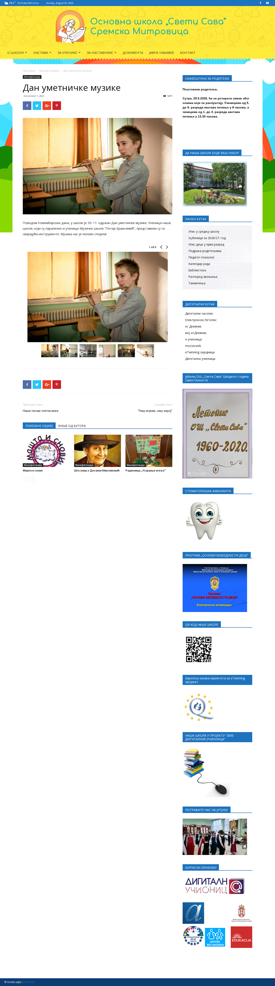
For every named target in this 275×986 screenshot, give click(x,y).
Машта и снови (33, 470)
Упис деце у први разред (206, 244)
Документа (133, 52)
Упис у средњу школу (203, 231)
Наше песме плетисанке (40, 411)
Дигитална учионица (200, 359)
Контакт (187, 52)
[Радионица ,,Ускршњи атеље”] (148, 451)
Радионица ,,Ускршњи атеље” (145, 470)
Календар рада (199, 264)
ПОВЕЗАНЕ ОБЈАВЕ (39, 426)
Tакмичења (196, 283)
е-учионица (193, 339)
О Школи (15, 52)
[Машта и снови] (46, 451)
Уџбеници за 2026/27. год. (207, 238)
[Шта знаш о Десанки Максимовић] (97, 451)
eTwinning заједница (200, 352)
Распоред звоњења (202, 277)
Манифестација (49, 71)
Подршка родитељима (204, 251)
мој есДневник (195, 333)
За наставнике (100, 52)
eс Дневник (193, 326)
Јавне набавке (161, 52)
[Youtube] (267, 3)
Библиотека (197, 270)
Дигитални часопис (199, 313)
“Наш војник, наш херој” (155, 411)
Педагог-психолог (201, 257)
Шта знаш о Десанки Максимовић (96, 470)
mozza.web (193, 346)
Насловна (29, 71)
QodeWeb (28, 982)
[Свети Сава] (137, 26)
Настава (40, 52)
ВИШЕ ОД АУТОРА (72, 426)
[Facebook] (260, 3)
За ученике (67, 52)
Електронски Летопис (201, 320)
